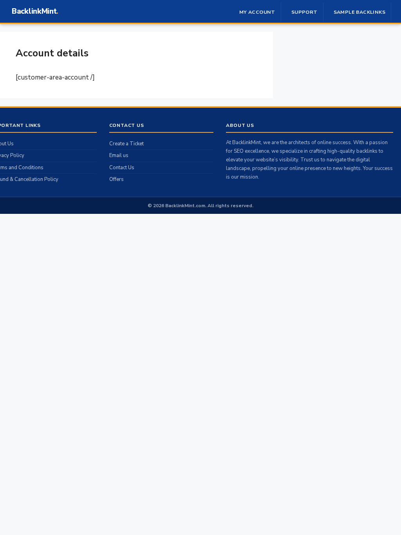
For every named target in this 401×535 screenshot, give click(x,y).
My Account (257, 12)
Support (304, 12)
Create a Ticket (126, 143)
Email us (118, 155)
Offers (116, 179)
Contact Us (121, 167)
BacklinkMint (34, 11)
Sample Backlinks (359, 12)
